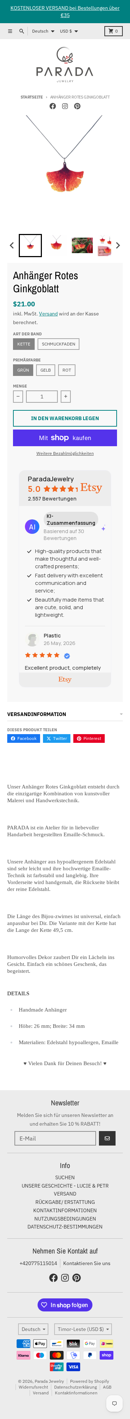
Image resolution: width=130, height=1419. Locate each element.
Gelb (45, 370)
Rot (66, 370)
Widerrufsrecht (33, 1387)
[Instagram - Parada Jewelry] (65, 106)
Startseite (32, 97)
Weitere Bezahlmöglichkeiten (65, 453)
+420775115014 (38, 1263)
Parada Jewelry (49, 1381)
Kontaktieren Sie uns (86, 1263)
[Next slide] (118, 245)
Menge (20, 386)
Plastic (52, 635)
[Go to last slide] (12, 245)
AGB (107, 1387)
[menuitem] (30, 245)
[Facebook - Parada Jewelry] (52, 106)
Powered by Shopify (89, 1381)
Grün (23, 370)
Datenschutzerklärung (75, 1387)
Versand (48, 313)
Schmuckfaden (58, 344)
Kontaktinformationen (76, 1392)
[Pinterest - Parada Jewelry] (77, 106)
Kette (23, 344)
